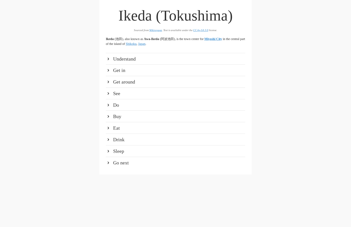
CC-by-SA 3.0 (200, 30)
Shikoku (131, 44)
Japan (141, 44)
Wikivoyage (155, 30)
